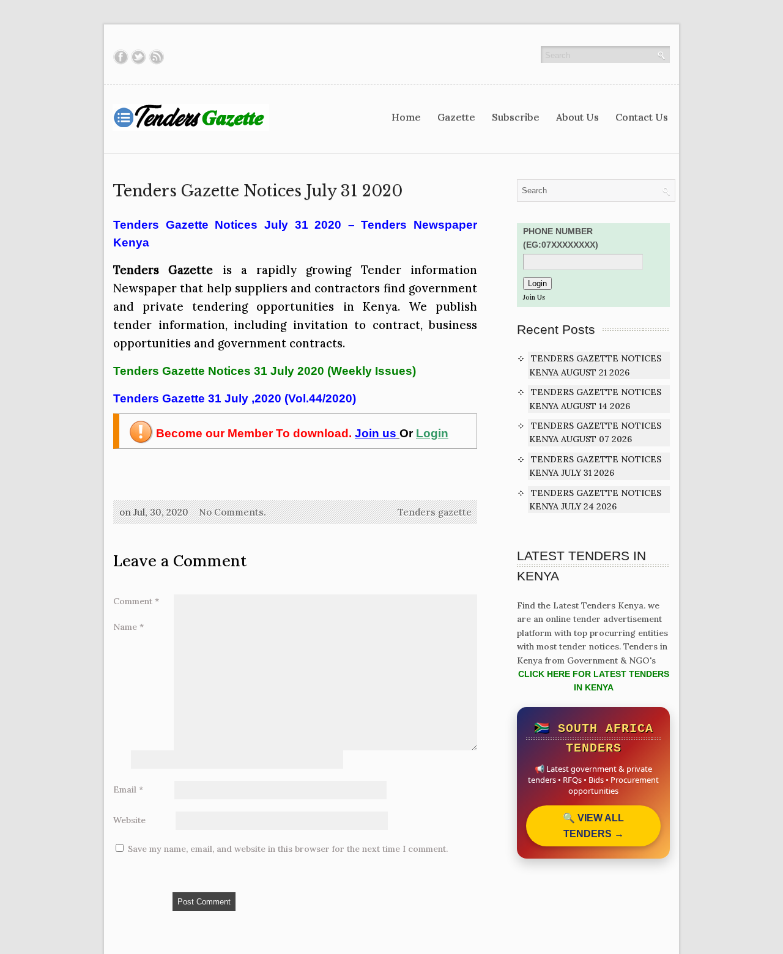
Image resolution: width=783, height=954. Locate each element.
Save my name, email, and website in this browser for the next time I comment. (288, 848)
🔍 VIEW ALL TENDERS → (593, 826)
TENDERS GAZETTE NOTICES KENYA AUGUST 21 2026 (595, 365)
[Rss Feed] (156, 57)
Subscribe (516, 117)
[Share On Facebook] (120, 57)
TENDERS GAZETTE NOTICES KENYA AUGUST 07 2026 (595, 432)
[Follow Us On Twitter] (138, 57)
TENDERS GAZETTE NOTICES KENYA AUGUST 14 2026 (595, 398)
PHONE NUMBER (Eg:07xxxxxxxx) (560, 238)
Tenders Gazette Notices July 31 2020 (258, 191)
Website (129, 820)
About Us (577, 117)
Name (128, 626)
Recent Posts (556, 329)
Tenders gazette (435, 512)
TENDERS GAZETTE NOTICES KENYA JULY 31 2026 (595, 466)
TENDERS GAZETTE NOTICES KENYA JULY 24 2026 (595, 499)
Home (406, 117)
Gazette (456, 117)
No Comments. (232, 512)
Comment (136, 601)
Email (128, 789)
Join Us (534, 297)
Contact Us (641, 117)
